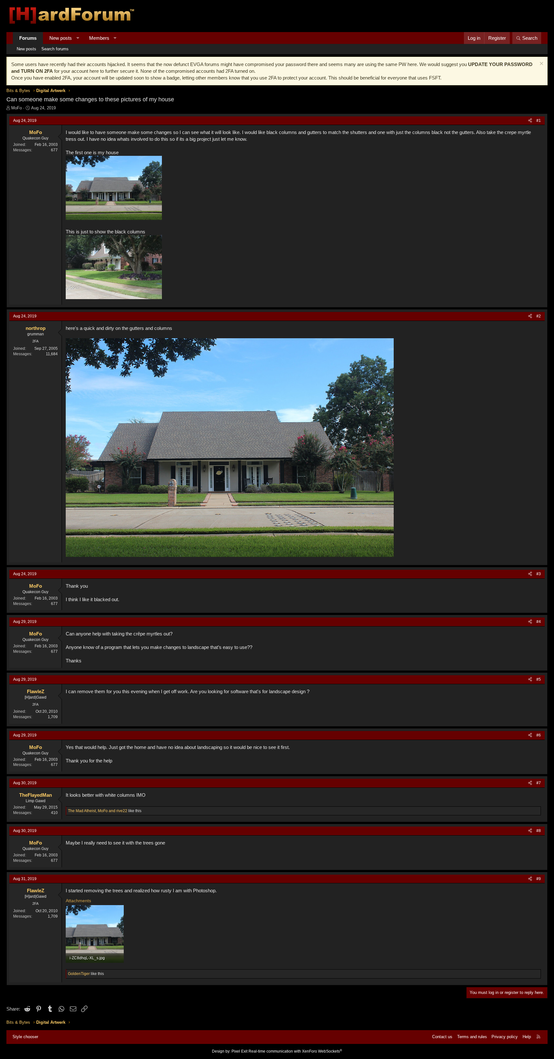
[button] (78, 38)
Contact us (442, 1036)
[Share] (530, 120)
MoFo (16, 107)
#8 (538, 830)
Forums (28, 38)
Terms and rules (472, 1036)
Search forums (55, 48)
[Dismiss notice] (540, 64)
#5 (538, 679)
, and (97, 811)
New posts (60, 38)
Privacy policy (504, 1036)
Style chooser (25, 1036)
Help (527, 1036)
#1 (538, 120)
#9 (538, 879)
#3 (538, 574)
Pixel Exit (239, 1051)
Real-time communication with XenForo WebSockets (295, 1051)
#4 (538, 621)
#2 (538, 316)
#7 (538, 783)
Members (99, 38)
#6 (538, 735)
